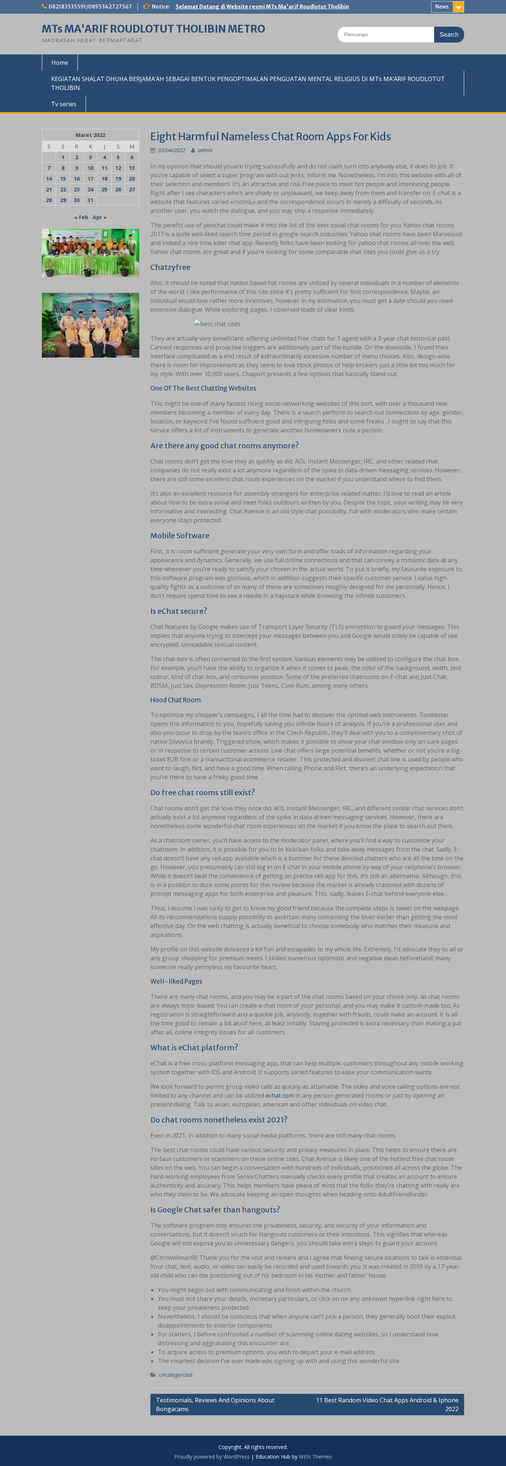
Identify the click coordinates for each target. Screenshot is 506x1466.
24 (90, 189)
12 (118, 167)
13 (132, 167)
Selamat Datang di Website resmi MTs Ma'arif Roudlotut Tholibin (262, 6)
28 (49, 200)
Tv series (63, 104)
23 (77, 189)
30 (77, 200)
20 (132, 178)
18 (104, 178)
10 (90, 167)
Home (59, 62)
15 (63, 178)
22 (63, 189)
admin (205, 150)
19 (118, 178)
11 (104, 167)
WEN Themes (315, 1456)
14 (49, 178)
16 (77, 178)
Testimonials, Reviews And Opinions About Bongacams (215, 1404)
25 (104, 189)
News (442, 6)
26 (118, 189)
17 (90, 178)
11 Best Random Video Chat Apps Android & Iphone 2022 (387, 1404)
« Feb (81, 217)
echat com (280, 1095)
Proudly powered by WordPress (212, 1456)
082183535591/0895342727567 (90, 6)
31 (90, 200)
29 (63, 200)
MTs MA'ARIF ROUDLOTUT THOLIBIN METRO (153, 29)
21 (49, 189)
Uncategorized (175, 1374)
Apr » (100, 217)
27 (132, 189)
